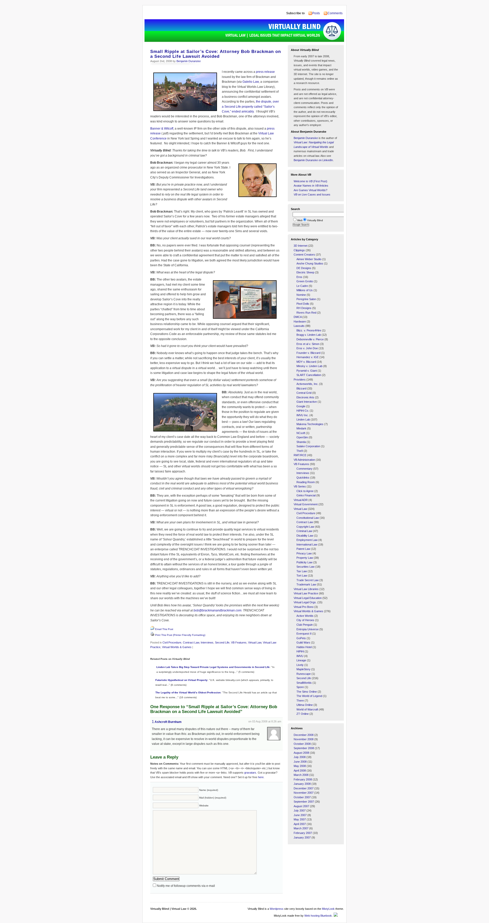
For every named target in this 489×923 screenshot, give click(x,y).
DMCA (298, 316)
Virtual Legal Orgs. (305, 602)
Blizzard (301, 388)
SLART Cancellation (308, 374)
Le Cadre (302, 285)
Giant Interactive (306, 401)
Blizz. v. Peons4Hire (308, 330)
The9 (299, 450)
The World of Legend (309, 695)
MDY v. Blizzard (306, 361)
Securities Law (305, 566)
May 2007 (300, 819)
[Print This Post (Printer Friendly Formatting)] (152, 635)
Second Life (222, 642)
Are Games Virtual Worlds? (310, 190)
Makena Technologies (309, 424)
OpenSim (302, 437)
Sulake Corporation (308, 446)
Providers (300, 379)
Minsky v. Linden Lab (309, 366)
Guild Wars (303, 642)
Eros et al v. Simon (307, 343)
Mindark (301, 428)
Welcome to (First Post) (310, 181)
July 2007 (300, 810)
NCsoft (300, 433)
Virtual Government (306, 504)
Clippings (299, 250)
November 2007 (304, 792)
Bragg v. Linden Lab (308, 334)
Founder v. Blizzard (308, 352)
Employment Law (307, 539)
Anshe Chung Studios (309, 263)
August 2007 (301, 806)
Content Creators (304, 254)
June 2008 (300, 761)
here (261, 777)
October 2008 (302, 743)
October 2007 (302, 797)
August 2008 (301, 752)
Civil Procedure (171, 642)
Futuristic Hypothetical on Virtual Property (181, 680)
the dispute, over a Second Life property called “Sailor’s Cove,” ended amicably (250, 106)
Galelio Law (250, 81)
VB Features (239, 642)
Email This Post (164, 629)
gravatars (250, 772)
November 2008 (304, 739)
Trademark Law (306, 584)
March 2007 (301, 828)
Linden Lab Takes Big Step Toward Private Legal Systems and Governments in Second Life (213, 667)
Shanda (301, 441)
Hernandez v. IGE (307, 357)
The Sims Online (306, 691)
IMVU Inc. (302, 415)
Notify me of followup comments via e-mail (186, 886)
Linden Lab (303, 419)
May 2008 (300, 765)
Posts (316, 13)
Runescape (303, 673)
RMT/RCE (300, 455)
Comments (335, 13)
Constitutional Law (307, 517)
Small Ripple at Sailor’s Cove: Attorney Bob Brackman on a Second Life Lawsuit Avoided (215, 54)
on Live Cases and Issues (312, 194)
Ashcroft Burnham (168, 722)
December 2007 (304, 788)
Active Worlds (305, 615)
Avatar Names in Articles (311, 185)
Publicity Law (304, 562)
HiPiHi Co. (302, 410)
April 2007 (300, 824)
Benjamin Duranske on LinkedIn (313, 160)
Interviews (207, 642)
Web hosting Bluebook (318, 915)
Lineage (301, 660)
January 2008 (302, 783)
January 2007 (302, 837)
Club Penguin (304, 624)
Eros (299, 276)
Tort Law (301, 575)
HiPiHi (300, 651)
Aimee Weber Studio (308, 259)
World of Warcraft (307, 709)
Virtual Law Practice (306, 593)
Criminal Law (304, 531)
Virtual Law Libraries (306, 589)
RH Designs (303, 308)
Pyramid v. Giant (306, 370)
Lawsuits (299, 325)
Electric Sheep (305, 272)
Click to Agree (305, 491)
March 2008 (301, 774)
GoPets (301, 638)
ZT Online (302, 713)
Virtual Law (254, 642)
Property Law (304, 557)
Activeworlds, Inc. (307, 383)
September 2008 (304, 748)
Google (300, 406)
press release (265, 72)
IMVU (299, 656)
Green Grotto (304, 281)
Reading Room (305, 482)
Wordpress (276, 908)
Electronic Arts (305, 397)
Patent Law (303, 548)
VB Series (300, 486)
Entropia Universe (307, 629)
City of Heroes (305, 620)
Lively (300, 664)
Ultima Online (304, 704)
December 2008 (304, 734)
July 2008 (300, 757)
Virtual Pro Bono (304, 606)
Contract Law (191, 642)
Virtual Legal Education (308, 597)
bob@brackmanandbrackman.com (217, 610)
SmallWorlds (304, 682)
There (300, 700)
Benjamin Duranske (188, 61)
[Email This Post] (152, 629)
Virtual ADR (301, 499)
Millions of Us (304, 290)
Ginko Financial (306, 495)
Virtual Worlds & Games (177, 647)
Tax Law (301, 571)
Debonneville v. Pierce (310, 339)
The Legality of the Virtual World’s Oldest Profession (188, 692)
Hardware (300, 321)
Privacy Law (304, 553)
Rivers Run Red (306, 312)
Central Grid (303, 392)
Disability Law (304, 535)
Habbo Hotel (304, 647)
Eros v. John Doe (307, 348)
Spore (300, 687)
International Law (306, 544)
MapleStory (303, 669)
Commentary (304, 468)
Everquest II (303, 633)
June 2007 (300, 815)
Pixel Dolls (302, 303)
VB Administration (304, 459)
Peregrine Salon (306, 299)
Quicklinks (302, 477)
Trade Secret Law (307, 580)
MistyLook (328, 908)
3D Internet (300, 245)
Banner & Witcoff (161, 128)
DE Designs (303, 268)
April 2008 (300, 770)
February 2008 (303, 779)
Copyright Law (305, 526)
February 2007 (303, 832)
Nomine (301, 294)
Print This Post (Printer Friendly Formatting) (180, 635)
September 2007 (304, 801)
